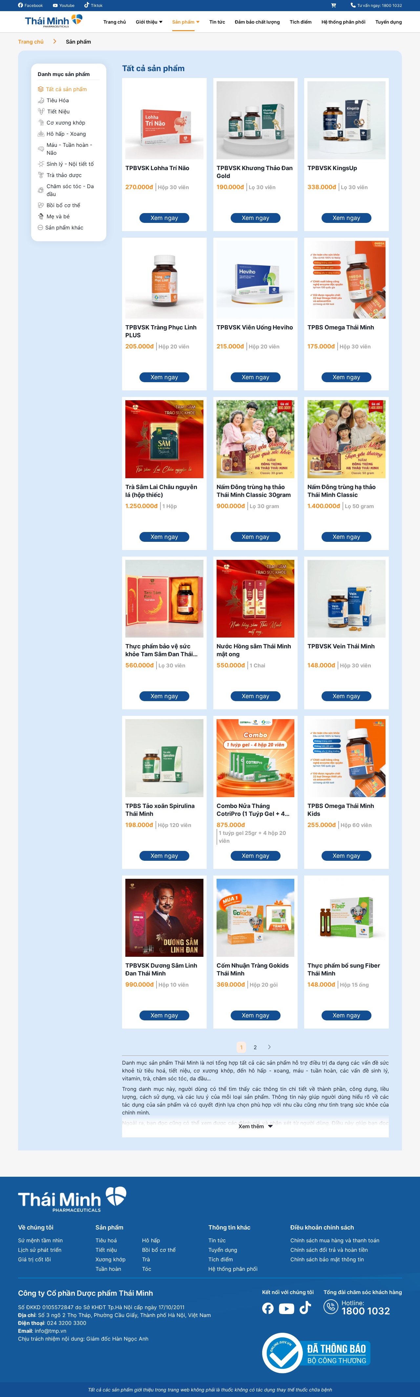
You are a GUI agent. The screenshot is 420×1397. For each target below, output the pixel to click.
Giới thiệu (147, 22)
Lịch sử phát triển (39, 1250)
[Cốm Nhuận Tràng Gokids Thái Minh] (256, 918)
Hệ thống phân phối (344, 22)
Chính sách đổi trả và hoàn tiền (329, 1250)
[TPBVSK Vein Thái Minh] (346, 599)
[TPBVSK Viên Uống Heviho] (256, 280)
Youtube (66, 5)
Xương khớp (110, 1259)
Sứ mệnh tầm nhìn (40, 1240)
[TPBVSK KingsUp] (346, 120)
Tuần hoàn (108, 1269)
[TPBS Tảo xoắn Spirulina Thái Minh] (164, 758)
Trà (146, 1259)
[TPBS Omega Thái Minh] (346, 280)
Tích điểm (301, 22)
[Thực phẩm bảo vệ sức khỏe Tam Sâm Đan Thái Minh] (164, 599)
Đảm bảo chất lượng (257, 22)
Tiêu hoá (106, 1240)
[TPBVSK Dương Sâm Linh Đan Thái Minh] (164, 918)
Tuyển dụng (388, 22)
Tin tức (217, 22)
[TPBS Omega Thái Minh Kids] (346, 758)
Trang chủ (114, 22)
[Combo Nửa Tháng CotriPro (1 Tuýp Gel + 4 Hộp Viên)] (256, 758)
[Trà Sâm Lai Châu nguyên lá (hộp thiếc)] (164, 439)
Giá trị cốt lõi (34, 1259)
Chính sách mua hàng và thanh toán (334, 1240)
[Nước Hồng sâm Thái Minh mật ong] (256, 599)
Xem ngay (164, 217)
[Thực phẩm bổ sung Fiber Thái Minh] (346, 918)
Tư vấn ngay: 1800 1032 (379, 5)
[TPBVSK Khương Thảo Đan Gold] (256, 120)
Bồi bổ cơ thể (159, 1250)
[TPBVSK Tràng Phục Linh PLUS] (164, 280)
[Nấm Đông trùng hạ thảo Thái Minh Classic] (346, 439)
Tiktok (97, 5)
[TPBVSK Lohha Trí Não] (164, 120)
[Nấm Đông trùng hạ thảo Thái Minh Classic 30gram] (256, 439)
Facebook (34, 5)
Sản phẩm (183, 22)
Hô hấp (151, 1240)
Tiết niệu (106, 1250)
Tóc (146, 1269)
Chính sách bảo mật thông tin (327, 1259)
